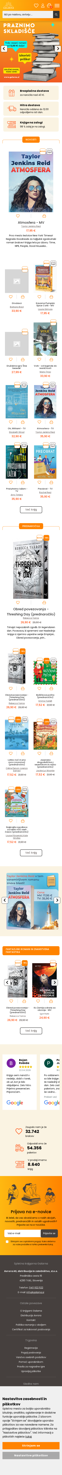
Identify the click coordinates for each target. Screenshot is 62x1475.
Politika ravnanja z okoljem (31, 1324)
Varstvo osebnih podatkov (31, 1357)
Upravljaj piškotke (31, 1371)
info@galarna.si (35, 1292)
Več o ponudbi (30, 901)
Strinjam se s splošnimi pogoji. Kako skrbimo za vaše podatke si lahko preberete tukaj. (33, 1243)
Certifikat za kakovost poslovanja (31, 1329)
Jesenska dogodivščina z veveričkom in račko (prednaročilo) (45, 763)
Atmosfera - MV (31, 222)
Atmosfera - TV (45, 428)
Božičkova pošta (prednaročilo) (45, 696)
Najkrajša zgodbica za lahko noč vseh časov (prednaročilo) (16, 829)
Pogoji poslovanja (31, 1352)
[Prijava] (42, 5)
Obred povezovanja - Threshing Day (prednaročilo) (16, 697)
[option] (31, 51)
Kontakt (31, 1320)
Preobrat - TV (45, 488)
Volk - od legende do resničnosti (45, 367)
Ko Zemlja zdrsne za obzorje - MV (44, 1009)
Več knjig (31, 509)
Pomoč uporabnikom (31, 1362)
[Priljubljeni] (36, 5)
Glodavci (17, 303)
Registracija (31, 1348)
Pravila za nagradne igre (31, 1366)
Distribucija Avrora (31, 1315)
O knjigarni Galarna (31, 1310)
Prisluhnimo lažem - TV (16, 490)
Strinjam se (31, 1446)
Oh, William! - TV (17, 428)
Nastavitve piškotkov (31, 1455)
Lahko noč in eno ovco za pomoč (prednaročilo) (17, 762)
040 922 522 (36, 1287)
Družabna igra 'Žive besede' (17, 367)
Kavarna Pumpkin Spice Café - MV (45, 304)
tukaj (28, 1437)
